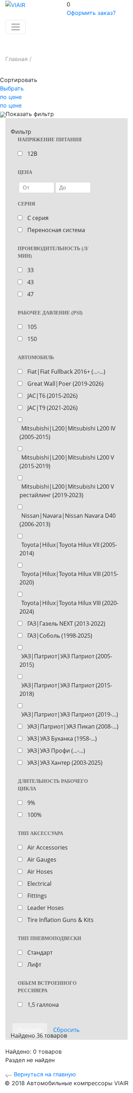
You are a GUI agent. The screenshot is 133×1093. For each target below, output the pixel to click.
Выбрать (12, 88)
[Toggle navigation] (16, 27)
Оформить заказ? (91, 12)
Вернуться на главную (44, 1074)
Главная (16, 58)
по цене (11, 96)
